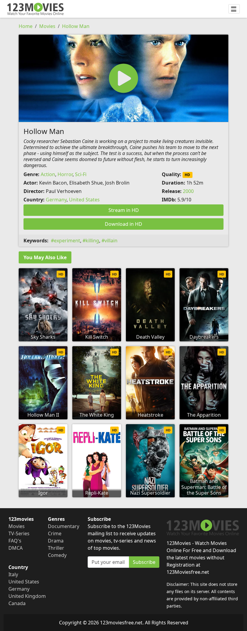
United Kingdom (27, 596)
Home (26, 26)
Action (48, 174)
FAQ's (14, 540)
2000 (188, 191)
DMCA (15, 548)
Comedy (57, 555)
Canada (17, 603)
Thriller (56, 548)
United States (84, 199)
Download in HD (123, 224)
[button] (123, 78)
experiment (67, 240)
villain (111, 240)
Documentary (63, 526)
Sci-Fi (80, 174)
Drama (56, 540)
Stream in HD (123, 210)
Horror (65, 174)
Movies (47, 26)
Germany (56, 199)
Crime (54, 533)
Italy (13, 574)
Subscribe (144, 562)
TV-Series (19, 533)
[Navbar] (234, 9)
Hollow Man (75, 26)
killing (92, 240)
